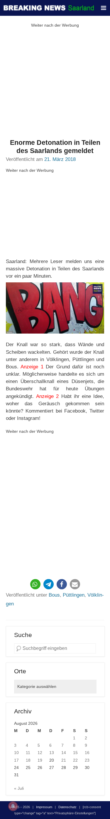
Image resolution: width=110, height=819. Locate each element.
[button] (35, 584)
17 (16, 760)
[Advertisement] (55, 84)
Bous (54, 595)
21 (63, 760)
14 (63, 752)
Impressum (44, 807)
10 (16, 752)
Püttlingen (73, 595)
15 (75, 752)
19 (40, 760)
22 (75, 760)
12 (40, 752)
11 (28, 752)
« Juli (19, 788)
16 (87, 752)
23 (87, 760)
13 (51, 752)
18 (28, 760)
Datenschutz (67, 807)
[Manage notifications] (13, 806)
